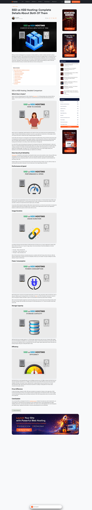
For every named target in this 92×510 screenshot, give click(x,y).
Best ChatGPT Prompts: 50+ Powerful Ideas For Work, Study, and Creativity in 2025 (71, 92)
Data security (14, 155)
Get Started (67, 1)
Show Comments (17, 410)
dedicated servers (33, 401)
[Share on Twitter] (50, 18)
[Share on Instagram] (56, 18)
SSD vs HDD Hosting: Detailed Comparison (21, 70)
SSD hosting (35, 96)
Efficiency (16, 80)
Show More (69, 126)
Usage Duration (17, 76)
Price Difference (17, 82)
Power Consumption (18, 77)
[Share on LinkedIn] (54, 18)
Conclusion (16, 83)
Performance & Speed (19, 74)
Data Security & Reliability (19, 73)
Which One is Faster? (18, 71)
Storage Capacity (18, 79)
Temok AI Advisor (76, 1)
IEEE (36, 296)
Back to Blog (15, 6)
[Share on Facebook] (52, 18)
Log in (62, 1)
